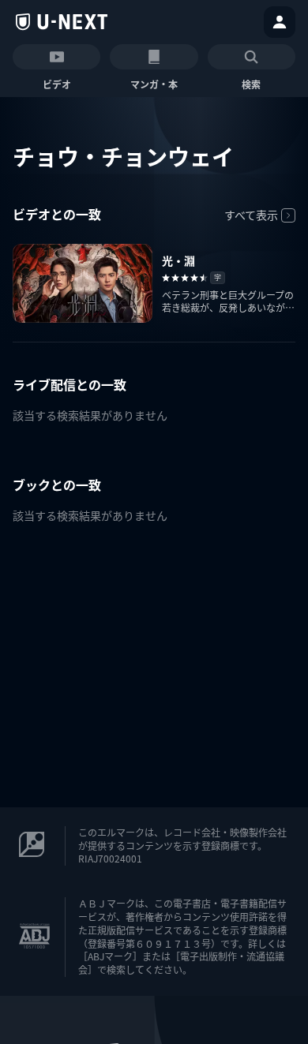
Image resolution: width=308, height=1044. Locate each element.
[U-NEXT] (61, 22)
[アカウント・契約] (279, 22)
